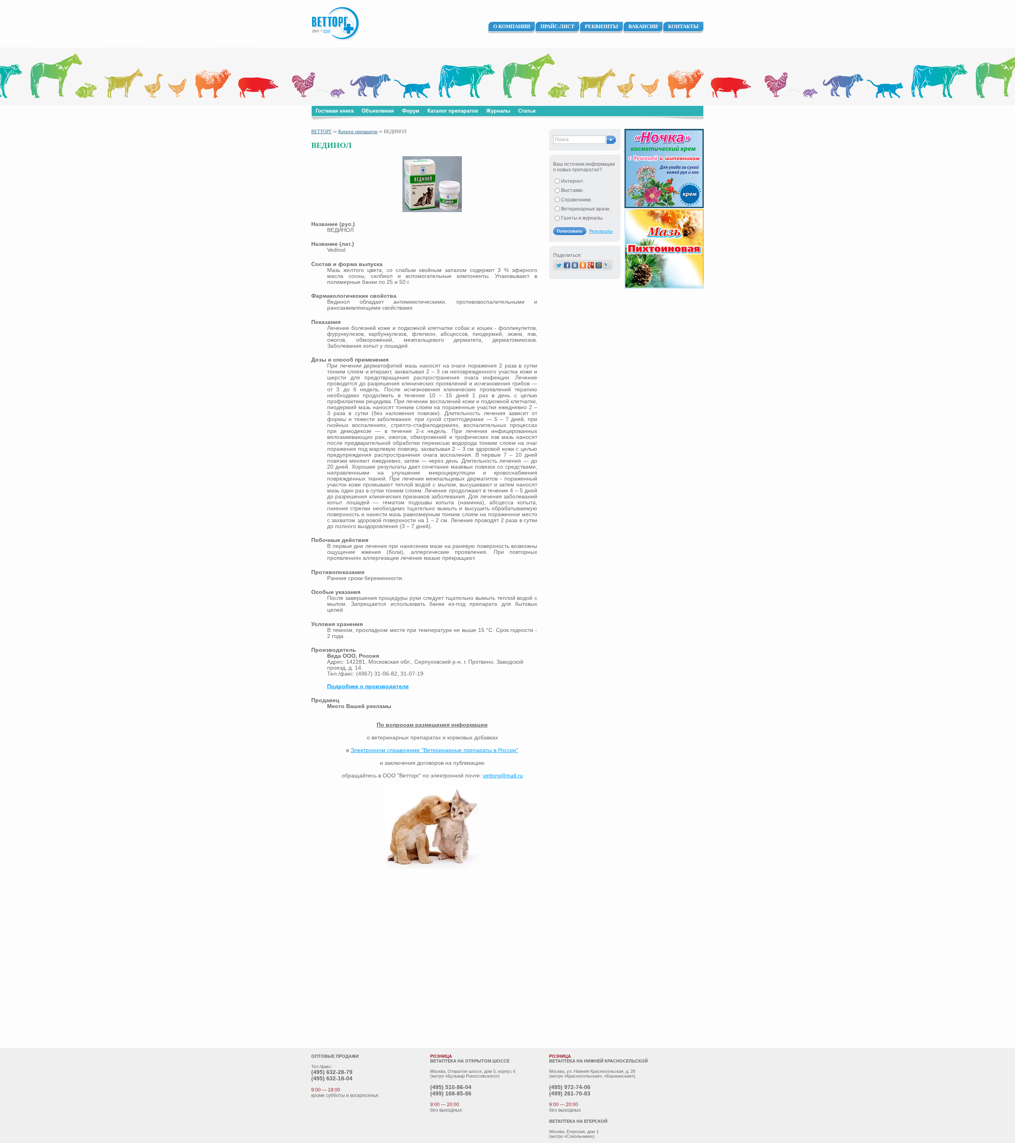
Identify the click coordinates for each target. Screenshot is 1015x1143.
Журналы (498, 111)
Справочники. (576, 200)
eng (326, 30)
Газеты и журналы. (582, 218)
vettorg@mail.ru (503, 776)
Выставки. (572, 190)
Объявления (378, 111)
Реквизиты (601, 26)
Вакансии (643, 26)
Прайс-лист (557, 26)
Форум (410, 111)
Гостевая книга (335, 111)
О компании (511, 26)
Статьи (527, 111)
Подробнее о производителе (368, 686)
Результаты (601, 231)
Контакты (683, 26)
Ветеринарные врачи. (586, 209)
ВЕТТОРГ (321, 131)
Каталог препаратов (452, 111)
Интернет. (572, 181)
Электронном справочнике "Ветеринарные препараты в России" (434, 750)
